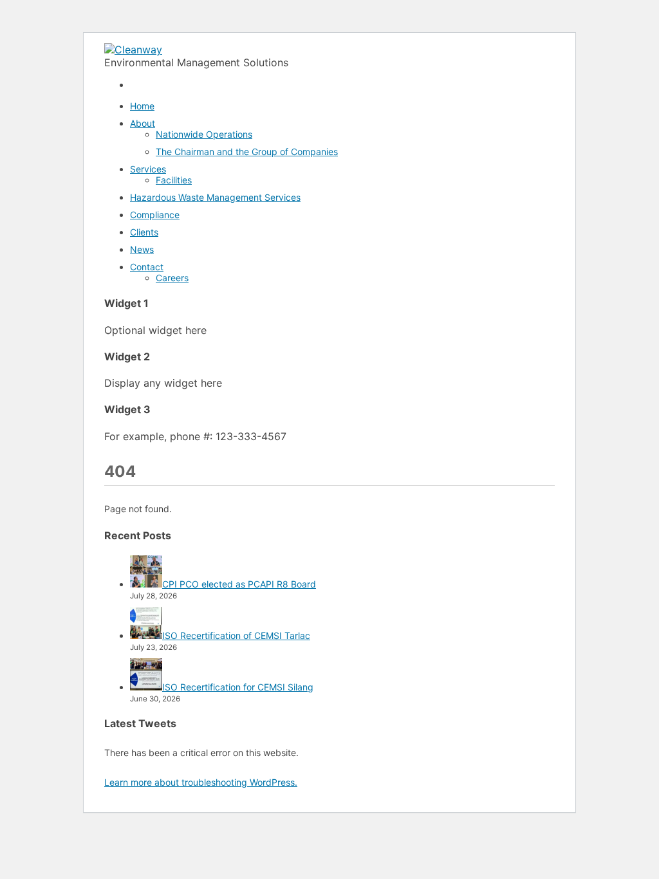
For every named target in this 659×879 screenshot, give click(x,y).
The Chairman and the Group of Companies (247, 151)
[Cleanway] (133, 49)
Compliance (155, 214)
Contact (146, 266)
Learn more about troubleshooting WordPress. (200, 782)
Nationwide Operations (204, 134)
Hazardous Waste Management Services (215, 197)
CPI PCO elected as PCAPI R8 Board (239, 583)
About (142, 123)
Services (148, 168)
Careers (172, 277)
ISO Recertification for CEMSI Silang (237, 686)
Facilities (174, 179)
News (142, 249)
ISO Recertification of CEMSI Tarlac (236, 635)
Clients (144, 232)
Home (142, 105)
